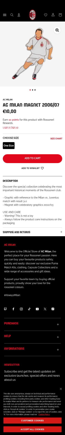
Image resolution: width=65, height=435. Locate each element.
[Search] (12, 15)
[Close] (61, 389)
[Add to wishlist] (42, 168)
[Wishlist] (45, 14)
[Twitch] (5, 309)
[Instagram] (21, 309)
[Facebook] (13, 309)
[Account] (53, 15)
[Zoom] (57, 30)
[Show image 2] (32, 89)
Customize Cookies (32, 420)
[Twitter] (45, 309)
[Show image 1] (30, 89)
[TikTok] (29, 309)
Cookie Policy (44, 414)
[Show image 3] (35, 89)
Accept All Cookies (32, 429)
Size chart (56, 138)
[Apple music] (52, 309)
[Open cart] (60, 14)
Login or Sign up (10, 127)
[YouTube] (37, 309)
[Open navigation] (4, 14)
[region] (32, 409)
